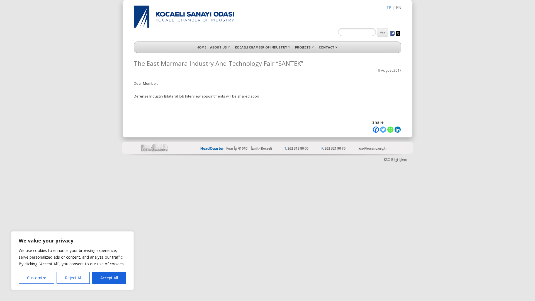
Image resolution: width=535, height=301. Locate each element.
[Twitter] (383, 130)
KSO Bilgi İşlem (395, 159)
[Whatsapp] (390, 130)
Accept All (109, 277)
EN (398, 7)
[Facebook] (376, 130)
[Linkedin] (398, 130)
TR (388, 7)
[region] (72, 260)
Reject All (73, 277)
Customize (36, 277)
